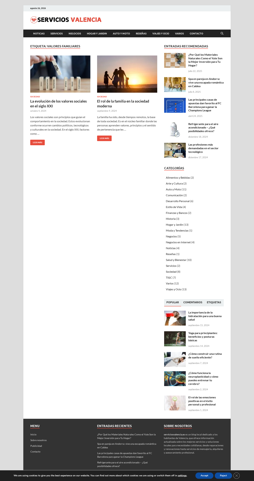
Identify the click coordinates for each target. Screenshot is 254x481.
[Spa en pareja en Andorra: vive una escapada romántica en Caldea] (175, 79)
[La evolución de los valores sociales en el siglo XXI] (60, 74)
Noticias (39, 33)
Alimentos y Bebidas (178, 177)
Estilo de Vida (174, 207)
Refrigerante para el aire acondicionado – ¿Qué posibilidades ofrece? (203, 127)
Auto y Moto (121, 33)
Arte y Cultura (174, 183)
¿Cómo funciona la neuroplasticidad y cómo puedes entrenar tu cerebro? (203, 378)
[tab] (172, 302)
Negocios (75, 33)
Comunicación (174, 195)
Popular (172, 302)
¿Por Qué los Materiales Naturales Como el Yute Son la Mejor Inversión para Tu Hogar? (205, 60)
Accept (204, 475)
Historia (171, 218)
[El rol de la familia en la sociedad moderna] (127, 74)
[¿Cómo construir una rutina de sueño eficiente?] (175, 354)
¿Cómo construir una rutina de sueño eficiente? (205, 355)
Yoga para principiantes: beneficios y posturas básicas (203, 336)
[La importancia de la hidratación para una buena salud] (175, 312)
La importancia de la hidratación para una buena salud (205, 316)
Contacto (196, 33)
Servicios (56, 33)
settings (182, 475)
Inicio (33, 434)
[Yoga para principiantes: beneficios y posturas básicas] (175, 333)
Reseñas (141, 33)
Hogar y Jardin (97, 33)
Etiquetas (214, 302)
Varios (179, 33)
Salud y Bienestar (176, 259)
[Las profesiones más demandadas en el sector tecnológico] (175, 144)
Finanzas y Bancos (176, 212)
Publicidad (36, 445)
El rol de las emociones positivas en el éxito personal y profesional (202, 401)
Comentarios (192, 302)
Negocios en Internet (178, 242)
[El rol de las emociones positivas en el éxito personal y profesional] (175, 397)
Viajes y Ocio (160, 33)
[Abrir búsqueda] (222, 34)
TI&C (169, 277)
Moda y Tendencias (177, 230)
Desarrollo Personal (178, 201)
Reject (223, 475)
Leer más (36, 142)
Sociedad (35, 96)
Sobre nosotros (38, 440)
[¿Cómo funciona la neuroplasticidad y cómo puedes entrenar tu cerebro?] (175, 373)
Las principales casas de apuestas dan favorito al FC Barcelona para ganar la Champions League (204, 105)
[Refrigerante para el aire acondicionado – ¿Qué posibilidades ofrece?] (175, 124)
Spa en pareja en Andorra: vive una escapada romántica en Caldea (206, 82)
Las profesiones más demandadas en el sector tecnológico (203, 148)
